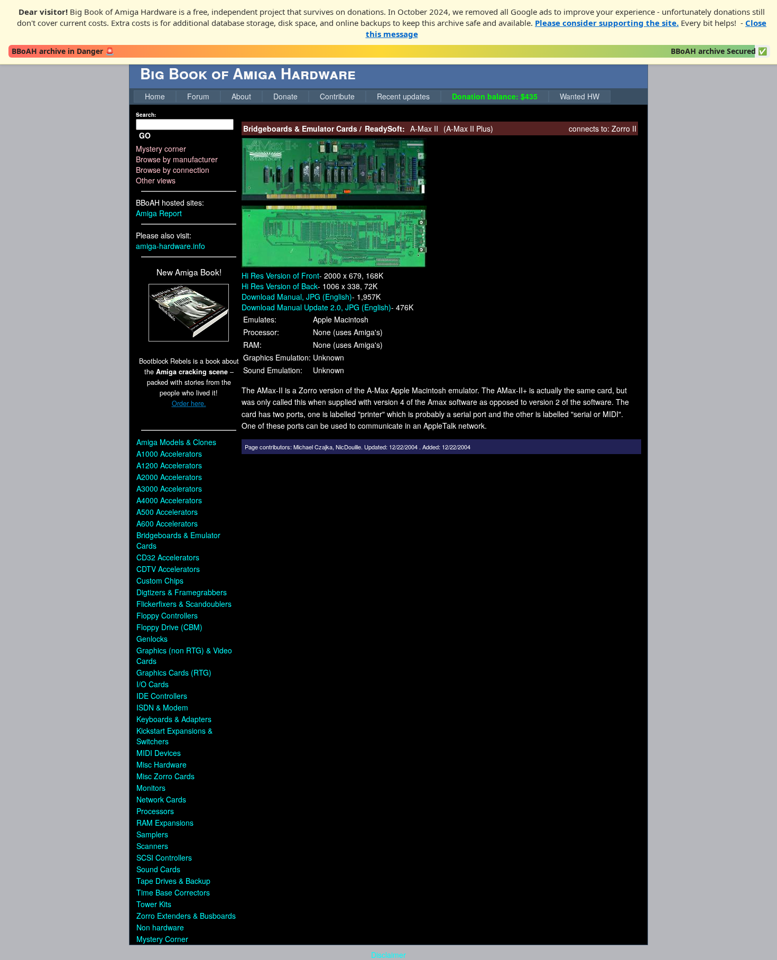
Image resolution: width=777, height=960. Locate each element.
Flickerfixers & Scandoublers (184, 603)
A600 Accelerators (167, 523)
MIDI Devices (158, 752)
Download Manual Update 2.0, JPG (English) (316, 307)
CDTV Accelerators (168, 569)
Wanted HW (579, 96)
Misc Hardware (161, 764)
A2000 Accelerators (169, 477)
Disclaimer (388, 954)
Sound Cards (158, 869)
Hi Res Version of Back (280, 286)
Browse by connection (172, 169)
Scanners (152, 846)
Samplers (152, 834)
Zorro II (624, 128)
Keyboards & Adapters (173, 719)
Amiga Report (159, 213)
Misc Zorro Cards (165, 776)
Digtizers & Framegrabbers (181, 592)
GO (145, 135)
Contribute (337, 96)
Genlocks (152, 638)
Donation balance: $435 (495, 96)
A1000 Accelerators (169, 453)
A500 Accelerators (167, 511)
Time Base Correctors (173, 892)
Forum (198, 96)
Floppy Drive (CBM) (169, 627)
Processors (155, 811)
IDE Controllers (161, 695)
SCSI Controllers (164, 857)
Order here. (189, 403)
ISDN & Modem (162, 707)
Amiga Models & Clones (176, 442)
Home (155, 96)
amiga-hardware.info (170, 246)
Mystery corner (161, 148)
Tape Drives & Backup (173, 880)
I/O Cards (152, 684)
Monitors (150, 787)
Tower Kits (153, 904)
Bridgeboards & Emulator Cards (300, 128)
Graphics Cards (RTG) (173, 672)
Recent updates (403, 96)
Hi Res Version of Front (280, 275)
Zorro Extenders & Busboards (186, 915)
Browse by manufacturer (177, 159)
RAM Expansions (164, 822)
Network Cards (161, 799)
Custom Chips (159, 580)
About (241, 96)
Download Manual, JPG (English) (297, 296)
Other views (155, 180)
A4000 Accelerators (169, 500)
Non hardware (160, 927)
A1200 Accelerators (169, 465)
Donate (285, 96)
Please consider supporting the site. (607, 22)
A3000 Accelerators (169, 488)
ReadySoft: (385, 128)
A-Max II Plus (468, 128)
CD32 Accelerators (167, 557)
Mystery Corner (162, 939)
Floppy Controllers (167, 615)
